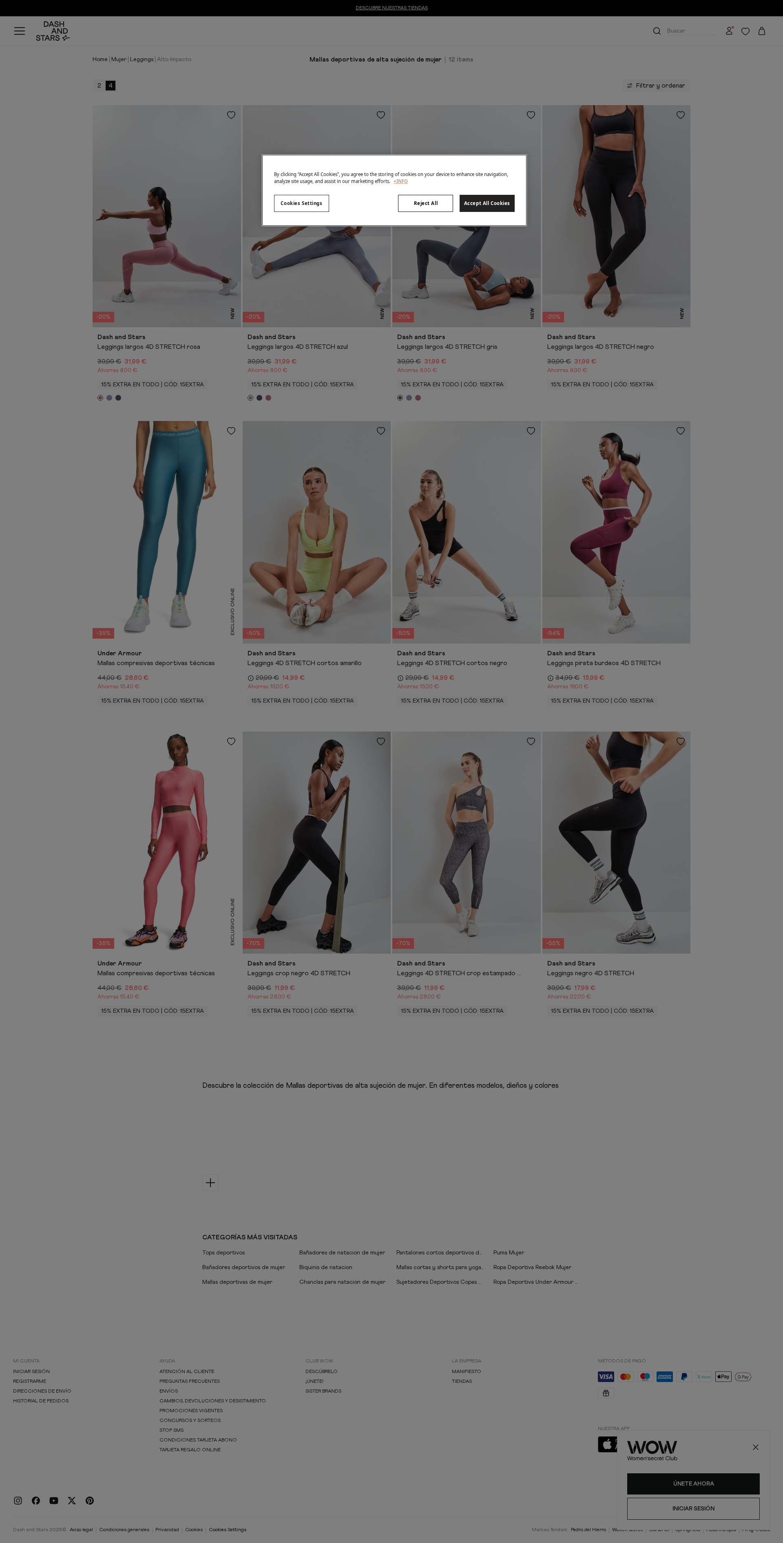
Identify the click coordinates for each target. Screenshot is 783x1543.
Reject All (426, 203)
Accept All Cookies (487, 203)
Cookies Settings (301, 203)
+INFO (401, 181)
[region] (394, 190)
